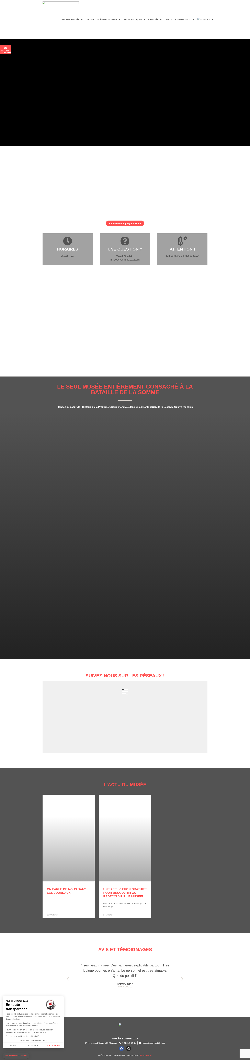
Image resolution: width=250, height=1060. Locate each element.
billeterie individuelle (6, 51)
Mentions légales (146, 1055)
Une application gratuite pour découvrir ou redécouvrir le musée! (125, 892)
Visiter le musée (70, 19)
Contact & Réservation (178, 19)
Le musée (153, 19)
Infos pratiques (133, 19)
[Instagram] (128, 1048)
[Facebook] (121, 1048)
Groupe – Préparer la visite (101, 19)
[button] (68, 979)
